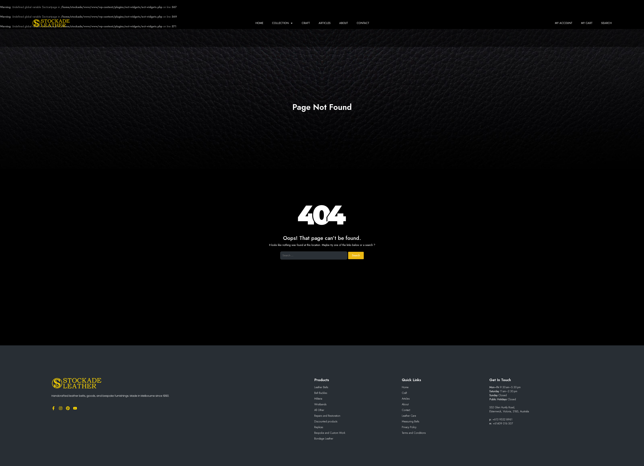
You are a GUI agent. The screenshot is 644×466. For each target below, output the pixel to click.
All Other (319, 410)
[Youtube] (75, 408)
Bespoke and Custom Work (329, 433)
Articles (325, 23)
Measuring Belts (410, 421)
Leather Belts (321, 387)
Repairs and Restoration (327, 416)
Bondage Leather (323, 439)
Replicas (318, 427)
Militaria (318, 399)
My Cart (587, 23)
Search (606, 23)
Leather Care (409, 416)
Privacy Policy (409, 427)
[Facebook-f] (53, 408)
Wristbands (320, 404)
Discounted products (325, 421)
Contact (363, 23)
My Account (563, 23)
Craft (306, 23)
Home (259, 23)
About (343, 23)
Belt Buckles (320, 393)
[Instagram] (61, 408)
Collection (280, 23)
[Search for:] (313, 257)
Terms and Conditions (414, 433)
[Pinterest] (68, 408)
